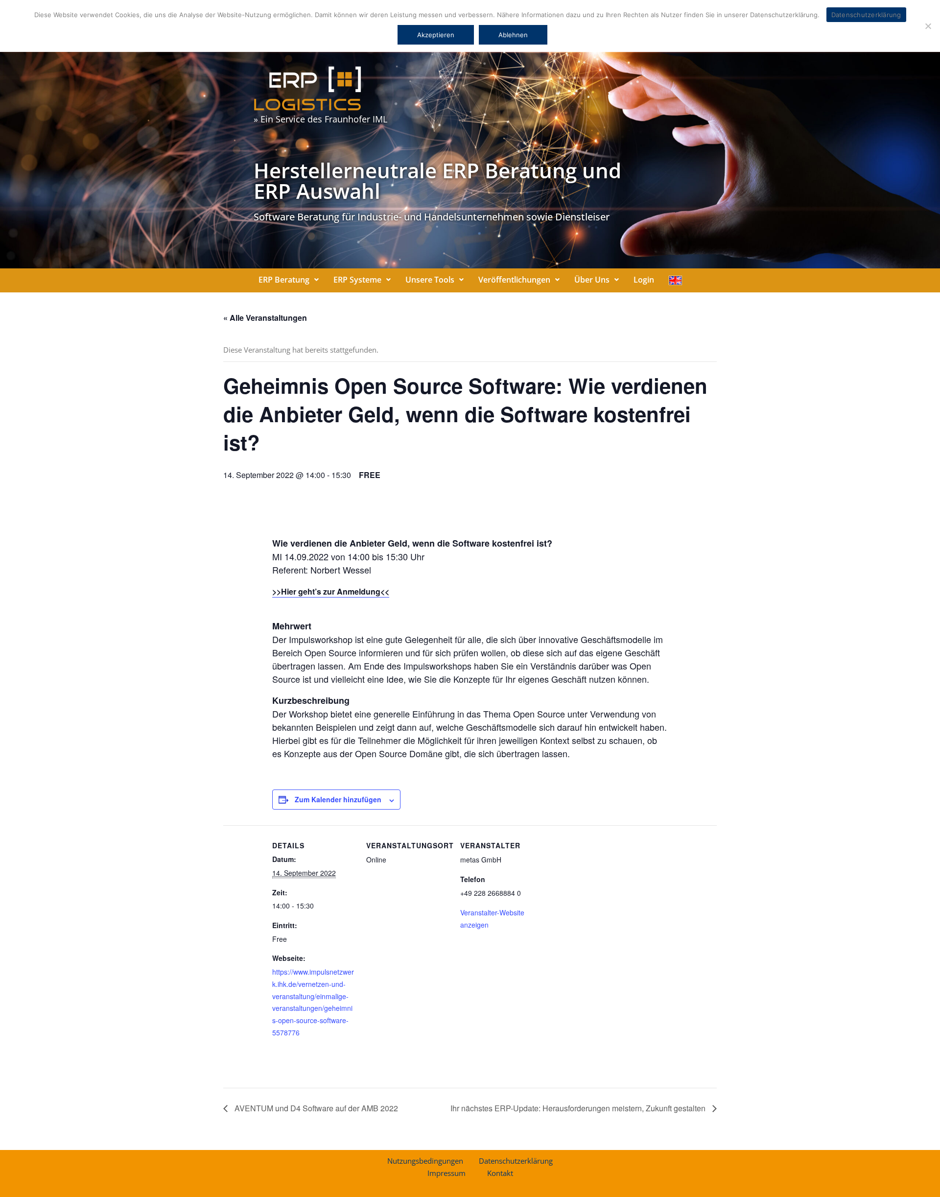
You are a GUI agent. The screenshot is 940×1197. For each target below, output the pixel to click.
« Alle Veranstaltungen (265, 317)
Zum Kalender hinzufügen (338, 799)
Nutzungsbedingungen (425, 1161)
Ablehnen (513, 35)
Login (644, 279)
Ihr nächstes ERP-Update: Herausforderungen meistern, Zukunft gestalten (578, 1108)
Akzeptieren (435, 35)
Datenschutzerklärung (516, 1161)
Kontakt (500, 1173)
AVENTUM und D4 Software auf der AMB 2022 (315, 1108)
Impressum (446, 1173)
